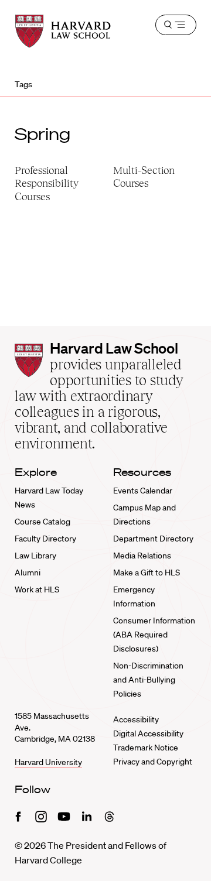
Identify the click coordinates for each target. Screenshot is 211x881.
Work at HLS (37, 589)
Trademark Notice (145, 747)
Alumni (27, 572)
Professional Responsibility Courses (47, 183)
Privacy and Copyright (152, 761)
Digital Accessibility (148, 733)
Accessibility (136, 719)
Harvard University (48, 762)
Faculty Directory (45, 538)
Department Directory (153, 538)
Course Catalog (42, 521)
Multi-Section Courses (144, 177)
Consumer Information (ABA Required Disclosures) (154, 634)
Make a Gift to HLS (146, 572)
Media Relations (142, 555)
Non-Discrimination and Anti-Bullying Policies (148, 679)
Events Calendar (142, 490)
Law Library (35, 555)
